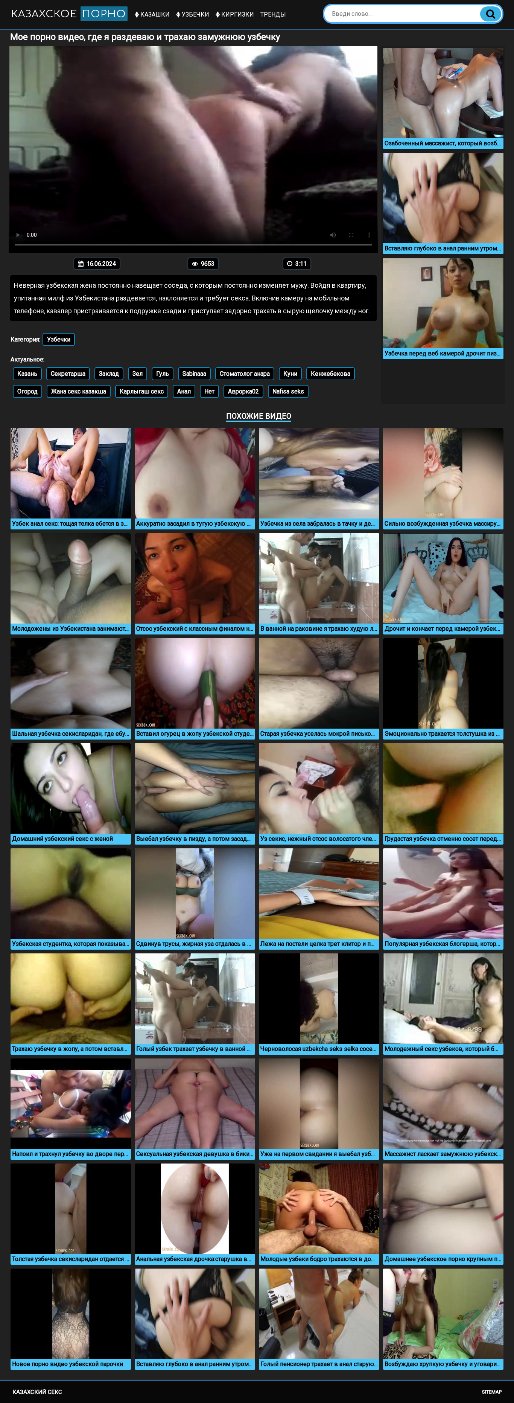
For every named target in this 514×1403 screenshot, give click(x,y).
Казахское (68, 14)
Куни (290, 373)
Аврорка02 (243, 391)
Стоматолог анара (245, 373)
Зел (137, 373)
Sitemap (492, 1392)
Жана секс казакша (78, 391)
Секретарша (68, 373)
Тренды (273, 14)
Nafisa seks (288, 391)
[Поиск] (490, 13)
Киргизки (237, 14)
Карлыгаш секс (142, 391)
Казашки (154, 14)
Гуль (162, 373)
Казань (27, 373)
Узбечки (194, 14)
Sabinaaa (194, 373)
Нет (209, 391)
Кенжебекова (330, 373)
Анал (184, 391)
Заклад (109, 373)
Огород (27, 391)
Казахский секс (37, 1392)
